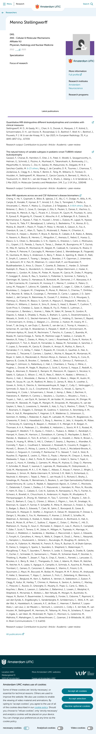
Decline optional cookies (77, 706)
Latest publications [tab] (50, 111)
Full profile (74, 75)
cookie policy (41, 707)
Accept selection (77, 699)
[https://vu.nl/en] (85, 673)
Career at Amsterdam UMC (44, 678)
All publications (14, 634)
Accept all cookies (77, 691)
